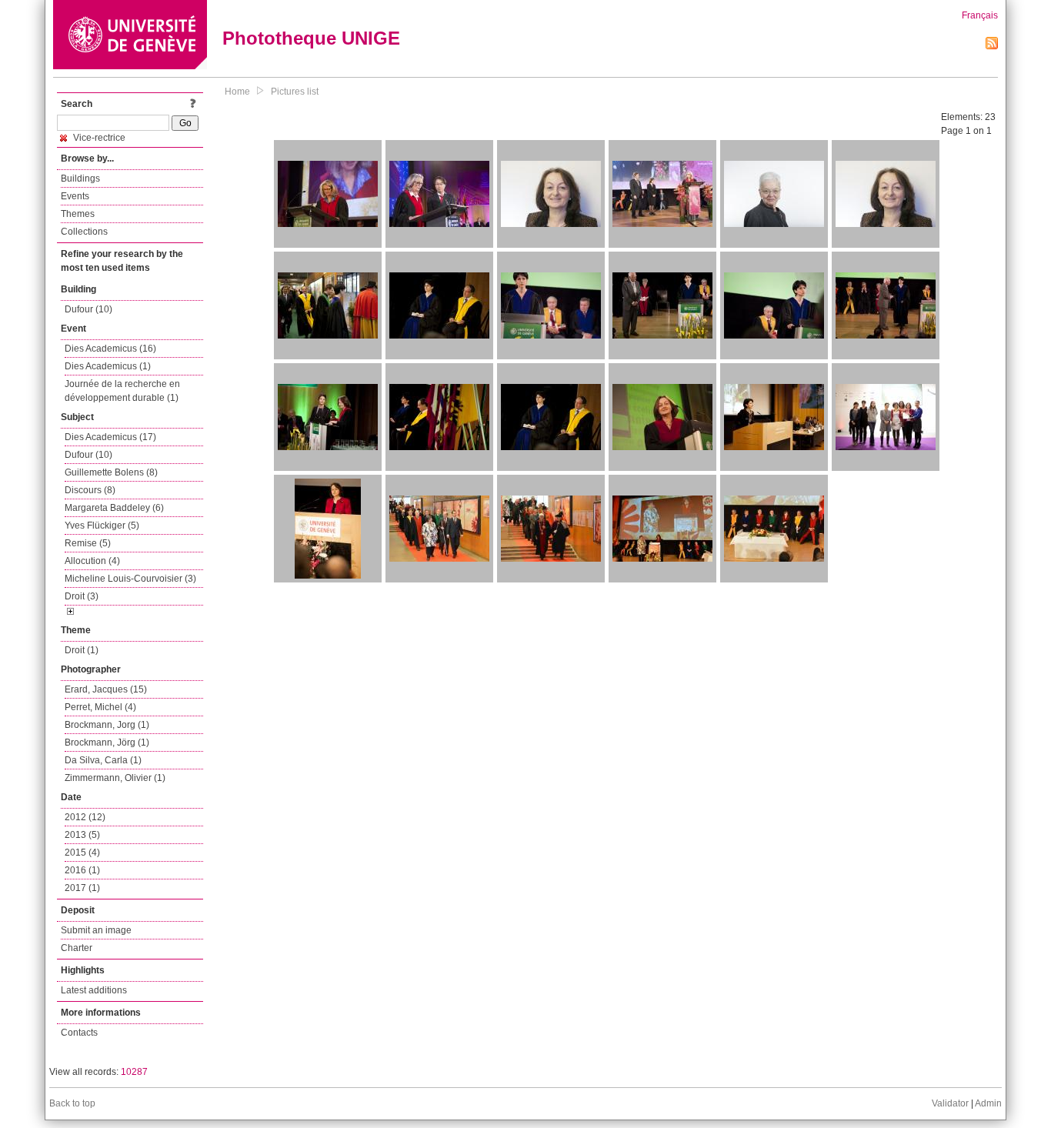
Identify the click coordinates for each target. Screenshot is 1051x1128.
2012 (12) (85, 817)
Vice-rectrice (98, 137)
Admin (988, 1103)
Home (237, 91)
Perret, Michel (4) (100, 707)
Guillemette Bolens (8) (111, 472)
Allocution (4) (92, 561)
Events (75, 196)
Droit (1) (81, 650)
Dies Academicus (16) (110, 348)
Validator (950, 1103)
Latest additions (94, 990)
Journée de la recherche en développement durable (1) (122, 391)
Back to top (72, 1103)
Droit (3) (81, 596)
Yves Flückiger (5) (102, 525)
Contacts (79, 1032)
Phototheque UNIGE (311, 38)
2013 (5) (82, 834)
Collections (84, 231)
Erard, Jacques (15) (106, 689)
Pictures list (295, 91)
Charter (76, 948)
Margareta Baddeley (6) (114, 507)
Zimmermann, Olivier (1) (115, 778)
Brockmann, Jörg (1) (107, 742)
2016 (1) (82, 870)
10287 (134, 1071)
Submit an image (96, 930)
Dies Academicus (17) (110, 437)
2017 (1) (82, 888)
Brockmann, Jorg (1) (107, 724)
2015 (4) (82, 852)
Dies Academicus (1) (108, 366)
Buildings (80, 178)
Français (980, 15)
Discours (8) (90, 490)
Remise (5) (88, 543)
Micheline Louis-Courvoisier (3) (130, 578)
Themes (78, 214)
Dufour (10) (88, 309)
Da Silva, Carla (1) (103, 760)
